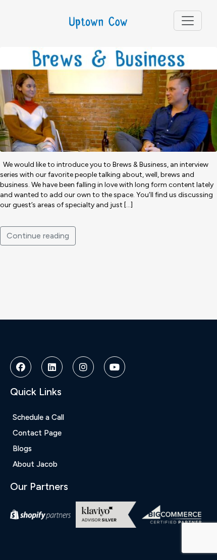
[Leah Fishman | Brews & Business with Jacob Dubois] (108, 98)
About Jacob (35, 464)
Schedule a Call (38, 417)
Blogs (22, 448)
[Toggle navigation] (188, 21)
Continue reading (38, 235)
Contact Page (37, 433)
